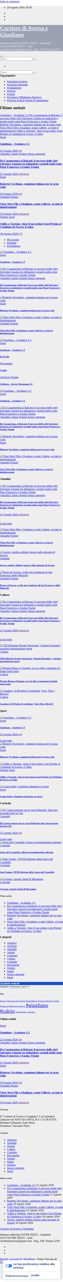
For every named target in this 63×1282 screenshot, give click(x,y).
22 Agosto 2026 (9, 150)
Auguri (11, 952)
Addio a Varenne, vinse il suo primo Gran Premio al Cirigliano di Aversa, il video (30, 225)
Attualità (5, 153)
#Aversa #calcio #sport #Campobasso (27, 100)
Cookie (3, 370)
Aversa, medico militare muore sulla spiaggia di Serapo (27, 565)
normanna (31, 1012)
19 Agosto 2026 (9, 193)
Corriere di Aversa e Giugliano (17, 1228)
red (20, 150)
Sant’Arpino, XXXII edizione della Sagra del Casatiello (27, 872)
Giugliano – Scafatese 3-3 (15, 143)
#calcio (11, 94)
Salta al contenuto (10, 1)
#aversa (11, 90)
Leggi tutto (6, 523)
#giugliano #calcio (17, 81)
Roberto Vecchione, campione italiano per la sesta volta (27, 310)
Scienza (11, 1164)
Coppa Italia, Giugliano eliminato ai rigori (21, 796)
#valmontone (14, 87)
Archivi (4, 986)
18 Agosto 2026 (9, 233)
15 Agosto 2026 (9, 832)
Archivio (5, 377)
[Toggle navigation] (1, 56)
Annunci (12, 942)
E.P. (20, 233)
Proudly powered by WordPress (18, 1259)
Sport (3, 137)
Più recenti (13, 239)
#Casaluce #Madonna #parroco (24, 97)
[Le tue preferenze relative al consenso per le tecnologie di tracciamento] (17, 1276)
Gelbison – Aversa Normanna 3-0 (16, 384)
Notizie (23, 153)
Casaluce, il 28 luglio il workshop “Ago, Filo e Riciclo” (27, 704)
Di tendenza (13, 245)
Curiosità (5, 816)
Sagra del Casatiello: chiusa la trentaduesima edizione (26, 852)
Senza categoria (36, 153)
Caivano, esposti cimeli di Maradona (18, 889)
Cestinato (12, 955)
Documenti (6, 363)
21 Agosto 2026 (9, 173)
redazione (23, 173)
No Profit (4, 356)
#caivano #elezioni (17, 84)
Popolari (11, 242)
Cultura (14, 153)
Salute (10, 971)
